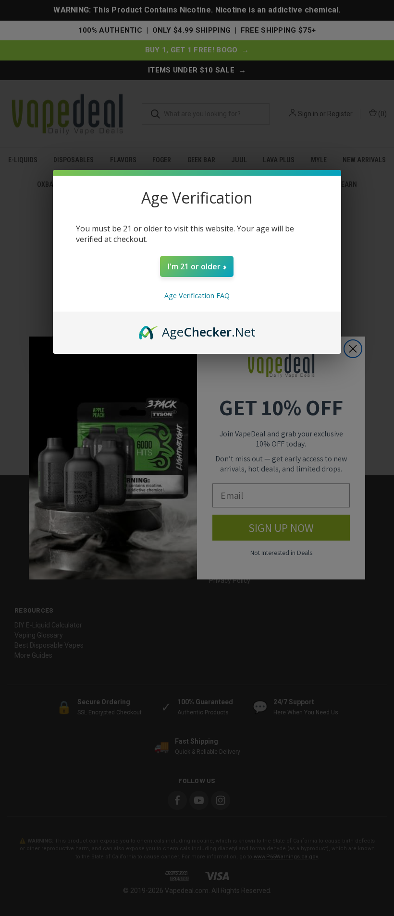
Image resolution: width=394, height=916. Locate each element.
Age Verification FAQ (197, 295)
